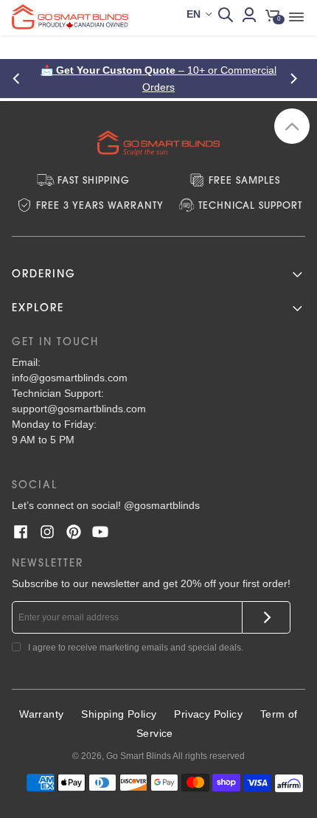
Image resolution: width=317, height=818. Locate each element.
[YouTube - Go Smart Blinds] (100, 532)
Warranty (41, 714)
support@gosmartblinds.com (79, 409)
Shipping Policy (118, 714)
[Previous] (20, 78)
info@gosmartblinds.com (70, 378)
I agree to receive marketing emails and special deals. (135, 647)
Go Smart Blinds (138, 756)
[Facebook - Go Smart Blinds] (20, 532)
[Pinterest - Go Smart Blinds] (74, 532)
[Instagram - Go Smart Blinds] (47, 532)
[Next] (296, 78)
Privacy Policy (208, 714)
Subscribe (266, 617)
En (194, 14)
